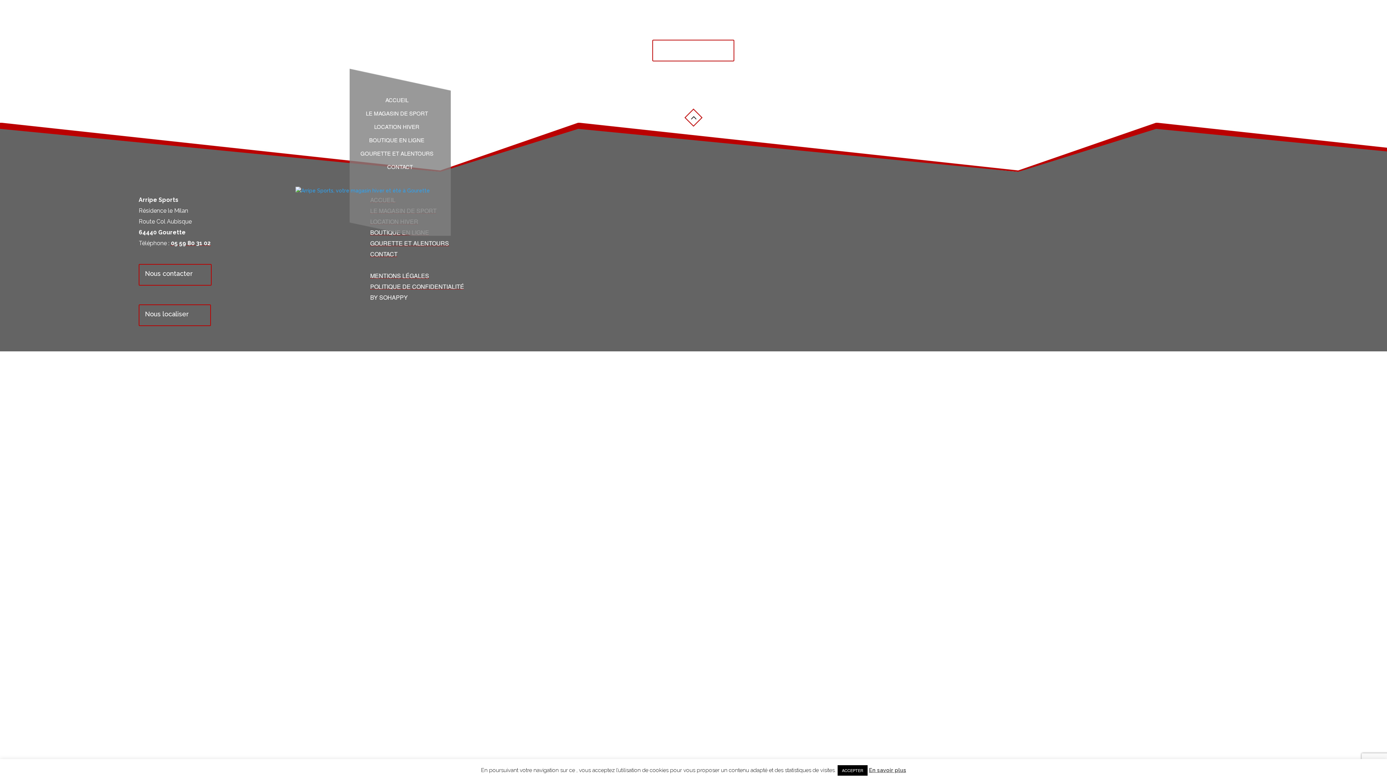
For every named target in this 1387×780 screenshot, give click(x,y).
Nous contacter (169, 273)
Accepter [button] (852, 770)
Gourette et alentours (396, 153)
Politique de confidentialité (417, 286)
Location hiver (396, 126)
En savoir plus (887, 770)
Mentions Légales (399, 276)
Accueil (397, 100)
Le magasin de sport (397, 113)
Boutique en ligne (396, 140)
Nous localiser (167, 314)
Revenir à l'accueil (687, 49)
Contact (400, 166)
